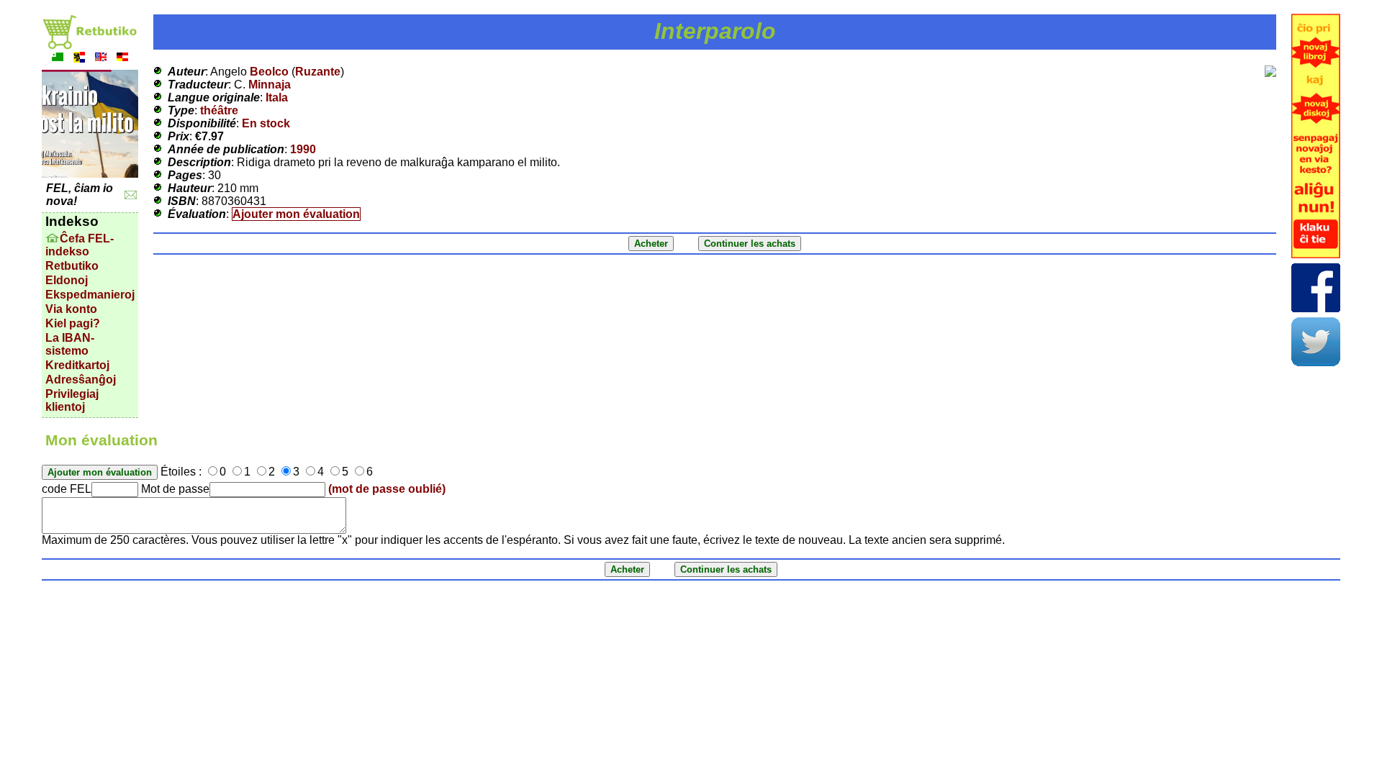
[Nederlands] (79, 59)
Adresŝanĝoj (80, 379)
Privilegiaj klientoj (72, 400)
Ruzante (317, 71)
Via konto (71, 309)
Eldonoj (66, 280)
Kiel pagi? (72, 323)
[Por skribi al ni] (131, 195)
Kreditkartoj (77, 365)
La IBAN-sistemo (69, 344)
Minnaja (269, 84)
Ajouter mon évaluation (296, 214)
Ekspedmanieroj (90, 294)
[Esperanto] (57, 59)
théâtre (219, 110)
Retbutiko (72, 266)
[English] (100, 59)
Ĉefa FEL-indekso (79, 245)
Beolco (269, 71)
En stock (266, 123)
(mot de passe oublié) (387, 489)
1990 (303, 149)
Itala (277, 97)
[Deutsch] (122, 59)
